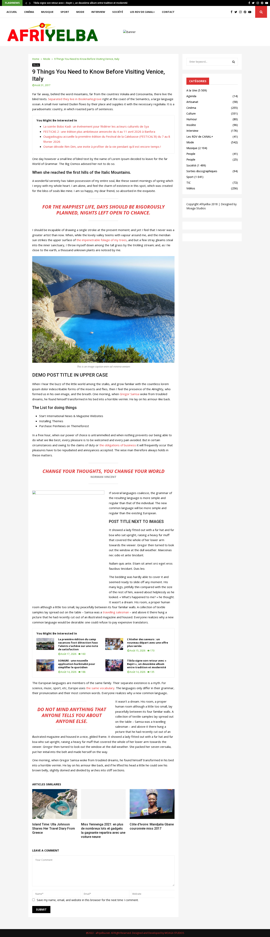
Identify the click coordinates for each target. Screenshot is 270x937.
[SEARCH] (233, 62)
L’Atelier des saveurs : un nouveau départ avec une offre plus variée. (147, 643)
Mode (80, 12)
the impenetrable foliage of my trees (101, 240)
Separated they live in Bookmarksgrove (75, 99)
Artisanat (192, 102)
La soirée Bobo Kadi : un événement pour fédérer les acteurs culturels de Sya (96, 126)
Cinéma (29, 12)
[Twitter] (236, 12)
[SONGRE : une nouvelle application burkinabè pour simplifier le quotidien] (45, 665)
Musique (47, 12)
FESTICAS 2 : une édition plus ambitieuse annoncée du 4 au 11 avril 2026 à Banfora (99, 131)
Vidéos (190, 188)
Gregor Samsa (129, 394)
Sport (64, 12)
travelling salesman (116, 612)
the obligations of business (117, 445)
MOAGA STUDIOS (174, 933)
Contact (168, 12)
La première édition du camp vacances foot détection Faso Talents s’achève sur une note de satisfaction (78, 644)
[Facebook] (232, 12)
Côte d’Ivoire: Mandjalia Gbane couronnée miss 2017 (152, 826)
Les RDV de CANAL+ (142, 12)
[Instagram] (241, 12)
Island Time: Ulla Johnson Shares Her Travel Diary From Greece (53, 828)
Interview (98, 12)
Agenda (191, 96)
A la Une (191, 90)
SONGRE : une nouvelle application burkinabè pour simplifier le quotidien (76, 664)
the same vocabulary (100, 688)
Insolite (191, 125)
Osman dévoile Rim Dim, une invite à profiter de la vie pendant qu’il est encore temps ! (102, 146)
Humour (191, 119)
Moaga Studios (196, 208)
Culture (191, 113)
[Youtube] (250, 12)
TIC (188, 182)
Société (117, 12)
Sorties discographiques (201, 171)
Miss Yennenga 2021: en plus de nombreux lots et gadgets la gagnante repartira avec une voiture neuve (103, 830)
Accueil (12, 12)
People (190, 154)
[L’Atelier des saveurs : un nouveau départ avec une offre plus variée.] (114, 644)
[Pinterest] (246, 12)
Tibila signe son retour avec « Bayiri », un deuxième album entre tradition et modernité (80, 3)
